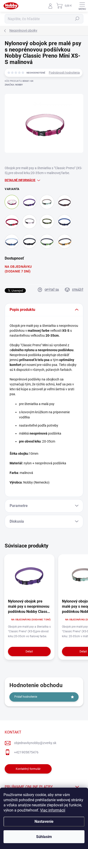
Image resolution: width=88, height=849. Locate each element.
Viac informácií (52, 810)
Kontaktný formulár (28, 769)
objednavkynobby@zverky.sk (35, 743)
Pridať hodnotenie (25, 696)
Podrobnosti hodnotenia (64, 72)
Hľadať (77, 18)
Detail (29, 651)
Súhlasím (44, 836)
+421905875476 (26, 752)
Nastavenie (44, 821)
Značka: (14, 84)
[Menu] (82, 6)
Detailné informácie (20, 180)
